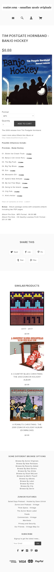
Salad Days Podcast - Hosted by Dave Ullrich (27, 501)
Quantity (6, 120)
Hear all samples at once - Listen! (16, 201)
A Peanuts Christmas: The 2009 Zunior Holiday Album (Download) (27, 427)
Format (5, 112)
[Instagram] (27, 550)
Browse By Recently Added (27, 466)
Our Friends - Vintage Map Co (27, 526)
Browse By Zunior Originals (27, 461)
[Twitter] (22, 550)
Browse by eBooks (27, 478)
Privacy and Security (27, 523)
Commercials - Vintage (27, 517)
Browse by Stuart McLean (27, 473)
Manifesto (27, 520)
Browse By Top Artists (27, 471)
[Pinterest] (31, 550)
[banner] (27, 7)
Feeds (27, 514)
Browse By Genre (27, 488)
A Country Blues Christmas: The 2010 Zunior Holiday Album (27, 377)
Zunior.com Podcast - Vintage (27, 504)
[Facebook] (18, 550)
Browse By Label (27, 481)
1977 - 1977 (27, 329)
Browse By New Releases (27, 463)
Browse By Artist (27, 483)
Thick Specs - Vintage (27, 507)
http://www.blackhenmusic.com (14, 138)
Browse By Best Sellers (27, 468)
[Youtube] (36, 550)
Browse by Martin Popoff (27, 476)
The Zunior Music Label (27, 511)
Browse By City (27, 486)
